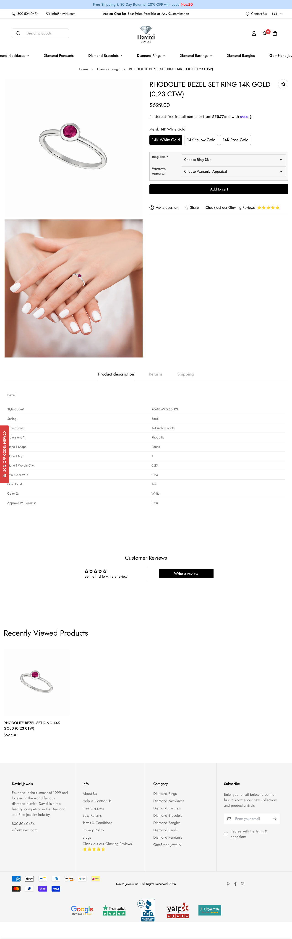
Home (83, 69)
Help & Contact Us (97, 800)
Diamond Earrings (194, 55)
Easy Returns (92, 815)
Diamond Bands (165, 830)
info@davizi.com (24, 830)
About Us (90, 793)
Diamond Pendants (59, 55)
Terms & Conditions (97, 822)
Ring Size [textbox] (160, 156)
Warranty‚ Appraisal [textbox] (159, 171)
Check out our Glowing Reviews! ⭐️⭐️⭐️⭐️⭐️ (243, 207)
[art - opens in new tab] (82, 910)
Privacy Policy (93, 830)
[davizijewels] (146, 33)
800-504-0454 (23, 823)
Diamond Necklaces (168, 800)
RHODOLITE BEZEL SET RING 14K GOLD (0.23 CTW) (32, 725)
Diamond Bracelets (103, 55)
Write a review (186, 573)
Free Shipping (93, 808)
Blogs (87, 837)
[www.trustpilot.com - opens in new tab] (114, 910)
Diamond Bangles (241, 55)
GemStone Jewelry (167, 844)
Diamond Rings (149, 55)
